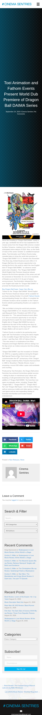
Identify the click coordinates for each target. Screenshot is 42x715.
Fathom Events (34, 296)
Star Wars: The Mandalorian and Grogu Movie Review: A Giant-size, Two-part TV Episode (18, 576)
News (22, 460)
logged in (15, 500)
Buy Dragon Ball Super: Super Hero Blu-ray (17, 289)
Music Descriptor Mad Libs (13, 602)
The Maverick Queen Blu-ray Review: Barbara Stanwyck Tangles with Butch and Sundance (20, 563)
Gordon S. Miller (10, 555)
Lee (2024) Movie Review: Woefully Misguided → (22, 692)
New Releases (14, 460)
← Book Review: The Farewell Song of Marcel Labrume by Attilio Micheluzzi (18, 687)
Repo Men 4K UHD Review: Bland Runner (19, 605)
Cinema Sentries (27, 112)
